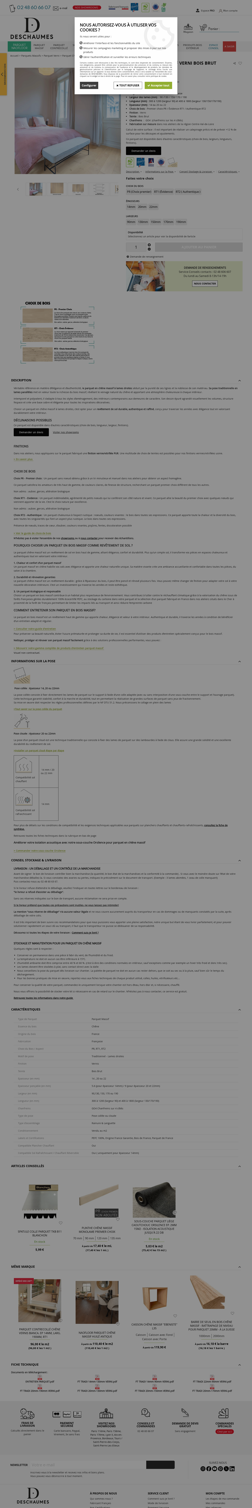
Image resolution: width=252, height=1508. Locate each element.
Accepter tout (159, 85)
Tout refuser (129, 85)
